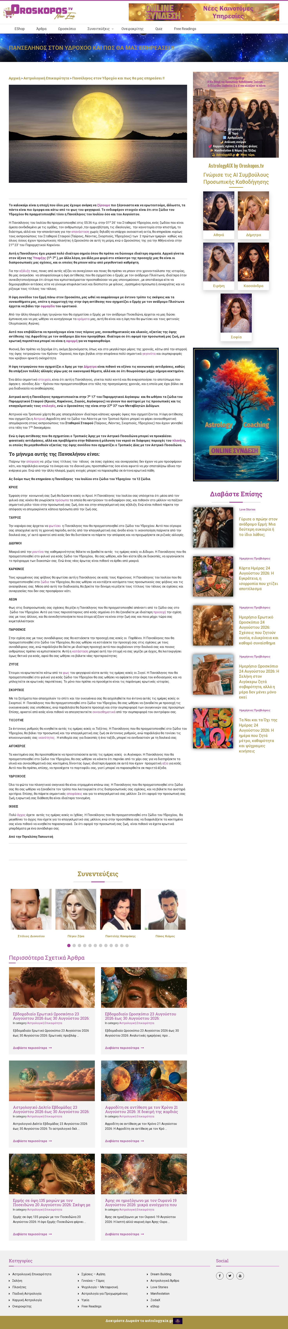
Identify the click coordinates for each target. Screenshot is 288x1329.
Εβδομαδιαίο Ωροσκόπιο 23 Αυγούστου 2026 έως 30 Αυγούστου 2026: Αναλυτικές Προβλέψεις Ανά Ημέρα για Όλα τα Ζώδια (142, 1020)
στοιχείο (44, 379)
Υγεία (85, 1300)
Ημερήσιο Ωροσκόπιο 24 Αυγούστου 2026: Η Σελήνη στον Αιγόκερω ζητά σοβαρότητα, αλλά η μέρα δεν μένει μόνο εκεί (259, 682)
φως (66, 673)
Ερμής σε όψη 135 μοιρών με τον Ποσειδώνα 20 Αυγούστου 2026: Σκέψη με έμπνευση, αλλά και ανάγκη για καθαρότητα (52, 1207)
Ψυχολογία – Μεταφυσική (100, 1287)
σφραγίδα (48, 306)
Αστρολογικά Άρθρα (164, 1281)
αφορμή (72, 341)
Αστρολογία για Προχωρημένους (105, 1293)
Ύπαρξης (39, 258)
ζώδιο (45, 582)
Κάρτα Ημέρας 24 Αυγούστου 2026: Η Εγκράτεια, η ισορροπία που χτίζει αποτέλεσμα (258, 578)
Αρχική (15, 78)
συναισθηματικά (103, 712)
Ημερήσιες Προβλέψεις (254, 558)
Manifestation (159, 1293)
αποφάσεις (74, 794)
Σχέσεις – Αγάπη (93, 1274)
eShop (154, 1306)
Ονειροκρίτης (22, 1306)
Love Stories (247, 509)
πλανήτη (178, 440)
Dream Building (160, 1274)
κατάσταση (80, 651)
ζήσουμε (103, 205)
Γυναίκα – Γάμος (93, 1281)
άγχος (21, 815)
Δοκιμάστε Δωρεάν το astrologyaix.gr (139, 1320)
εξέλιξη (24, 271)
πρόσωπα (62, 500)
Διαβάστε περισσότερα (30, 1048)
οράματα (83, 319)
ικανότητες (46, 738)
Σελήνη (17, 1281)
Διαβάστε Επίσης (236, 493)
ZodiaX (155, 1300)
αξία (165, 763)
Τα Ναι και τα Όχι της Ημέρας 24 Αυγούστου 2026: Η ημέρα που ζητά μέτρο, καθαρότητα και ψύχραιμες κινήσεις (258, 735)
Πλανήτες (19, 1287)
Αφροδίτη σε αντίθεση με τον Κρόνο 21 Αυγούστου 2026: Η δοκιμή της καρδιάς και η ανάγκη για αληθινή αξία (141, 1111)
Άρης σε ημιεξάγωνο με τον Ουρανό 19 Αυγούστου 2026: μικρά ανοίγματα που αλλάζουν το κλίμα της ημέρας (141, 1205)
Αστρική (39, 419)
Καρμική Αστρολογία (27, 1300)
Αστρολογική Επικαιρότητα (46, 78)
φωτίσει (55, 526)
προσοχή (159, 612)
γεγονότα (149, 354)
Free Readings (91, 1306)
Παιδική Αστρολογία (26, 1293)
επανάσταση (80, 232)
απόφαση (32, 461)
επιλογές (48, 406)
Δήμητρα (90, 366)
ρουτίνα (37, 552)
